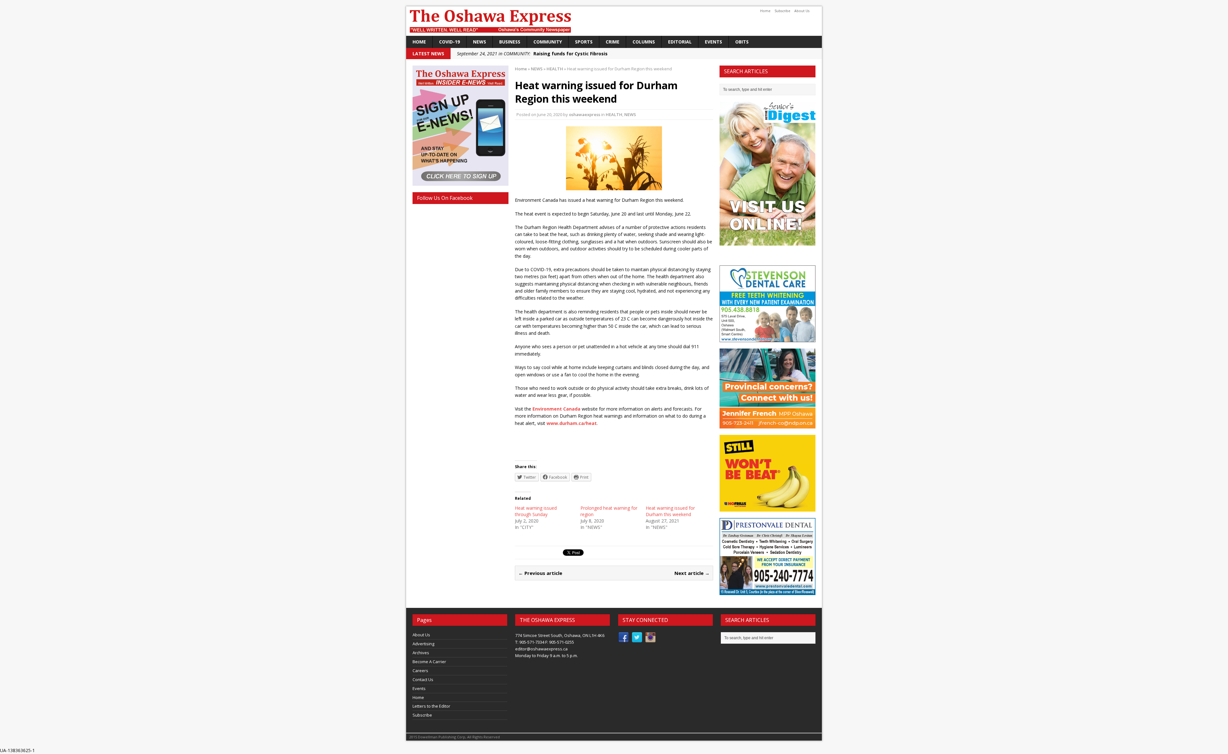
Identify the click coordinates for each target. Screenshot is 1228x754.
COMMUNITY (547, 42)
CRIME (612, 42)
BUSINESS (509, 42)
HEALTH (614, 114)
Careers (420, 670)
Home (765, 11)
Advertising (423, 644)
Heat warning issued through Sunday (536, 511)
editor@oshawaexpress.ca (541, 649)
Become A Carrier (429, 661)
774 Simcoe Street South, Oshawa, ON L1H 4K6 (559, 635)
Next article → (692, 573)
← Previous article (540, 573)
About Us (801, 11)
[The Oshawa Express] (614, 21)
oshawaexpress (584, 114)
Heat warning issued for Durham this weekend (670, 511)
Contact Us (423, 679)
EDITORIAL (680, 42)
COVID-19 (449, 42)
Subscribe (782, 11)
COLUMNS (644, 42)
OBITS (742, 42)
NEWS (479, 42)
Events (713, 42)
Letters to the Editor (431, 706)
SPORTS (584, 42)
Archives (421, 653)
